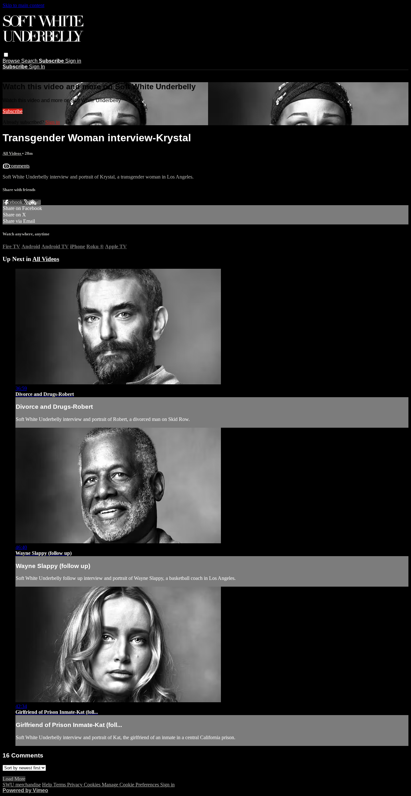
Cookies (93, 784)
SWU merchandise (22, 784)
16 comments (16, 166)
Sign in (73, 61)
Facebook (13, 202)
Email (35, 202)
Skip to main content (23, 5)
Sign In (37, 66)
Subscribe (12, 111)
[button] (6, 55)
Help (47, 784)
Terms (60, 784)
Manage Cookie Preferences (131, 784)
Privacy (75, 784)
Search (30, 61)
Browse (12, 61)
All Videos (12, 153)
